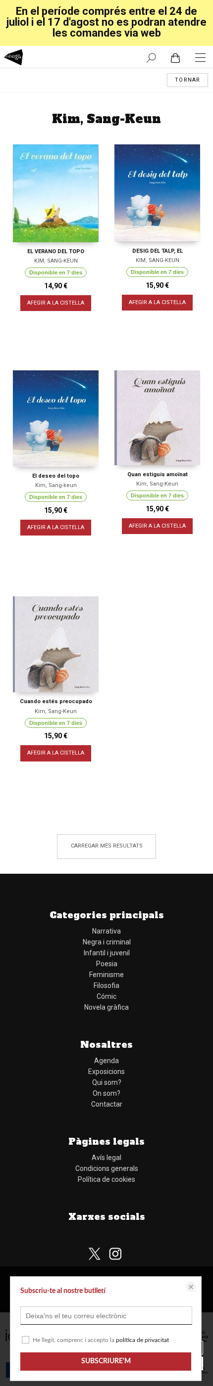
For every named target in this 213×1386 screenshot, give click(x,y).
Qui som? (106, 1082)
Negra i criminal (107, 942)
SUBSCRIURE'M (106, 1361)
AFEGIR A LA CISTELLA (55, 303)
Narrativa (106, 931)
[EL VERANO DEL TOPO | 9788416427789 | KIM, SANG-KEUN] (56, 193)
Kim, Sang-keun (56, 485)
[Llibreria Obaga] (13, 58)
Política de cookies (106, 1179)
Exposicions (106, 1071)
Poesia (106, 964)
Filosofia (106, 985)
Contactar (106, 1104)
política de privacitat (142, 1340)
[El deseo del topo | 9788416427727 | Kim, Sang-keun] (56, 418)
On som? (106, 1093)
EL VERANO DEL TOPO (55, 251)
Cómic (106, 996)
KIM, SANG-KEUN (56, 261)
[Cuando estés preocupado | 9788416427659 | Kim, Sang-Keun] (56, 644)
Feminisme (106, 975)
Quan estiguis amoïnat (157, 474)
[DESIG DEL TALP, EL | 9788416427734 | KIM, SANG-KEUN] (157, 193)
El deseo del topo (55, 476)
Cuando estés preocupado (56, 701)
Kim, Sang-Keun (157, 484)
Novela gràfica (106, 1007)
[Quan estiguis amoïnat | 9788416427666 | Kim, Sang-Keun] (157, 417)
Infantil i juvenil (107, 953)
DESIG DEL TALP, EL (157, 251)
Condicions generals (106, 1168)
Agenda (106, 1061)
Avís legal (106, 1158)
